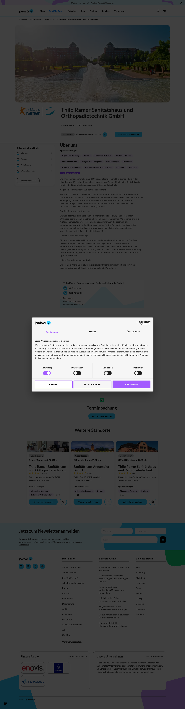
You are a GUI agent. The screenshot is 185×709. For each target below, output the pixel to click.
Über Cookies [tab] (133, 332)
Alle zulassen (131, 384)
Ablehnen (53, 384)
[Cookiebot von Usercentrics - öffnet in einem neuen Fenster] (138, 323)
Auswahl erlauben (92, 384)
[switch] (77, 373)
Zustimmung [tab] (52, 332)
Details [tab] (92, 332)
